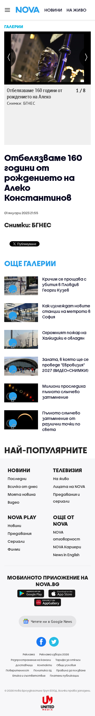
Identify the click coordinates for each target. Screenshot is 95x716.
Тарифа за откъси (67, 659)
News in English (66, 554)
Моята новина (22, 494)
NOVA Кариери (67, 547)
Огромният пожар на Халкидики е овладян (64, 335)
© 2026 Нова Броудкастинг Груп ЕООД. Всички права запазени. (47, 690)
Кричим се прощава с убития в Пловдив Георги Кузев (64, 284)
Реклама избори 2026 (54, 654)
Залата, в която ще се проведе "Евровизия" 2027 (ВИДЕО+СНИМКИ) (65, 365)
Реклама (29, 654)
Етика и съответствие (28, 675)
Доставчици (24, 665)
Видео (13, 502)
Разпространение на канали (31, 659)
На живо (76, 9)
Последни (17, 478)
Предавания (19, 533)
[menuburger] (7, 9)
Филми (14, 549)
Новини (53, 9)
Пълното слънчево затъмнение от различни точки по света (61, 421)
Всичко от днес (23, 486)
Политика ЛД (43, 670)
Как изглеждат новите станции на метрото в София (66, 311)
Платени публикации (64, 675)
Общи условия (66, 665)
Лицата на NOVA (69, 486)
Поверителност (17, 670)
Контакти (44, 665)
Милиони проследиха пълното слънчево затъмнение (64, 391)
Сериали (16, 541)
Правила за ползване (71, 670)
